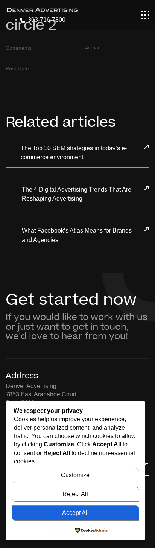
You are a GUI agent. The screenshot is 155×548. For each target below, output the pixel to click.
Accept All (75, 513)
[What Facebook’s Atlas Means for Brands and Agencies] (146, 230)
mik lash (96, 55)
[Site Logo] (42, 9)
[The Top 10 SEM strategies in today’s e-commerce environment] (146, 147)
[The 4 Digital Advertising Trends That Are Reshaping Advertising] (146, 189)
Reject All (75, 494)
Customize (75, 475)
